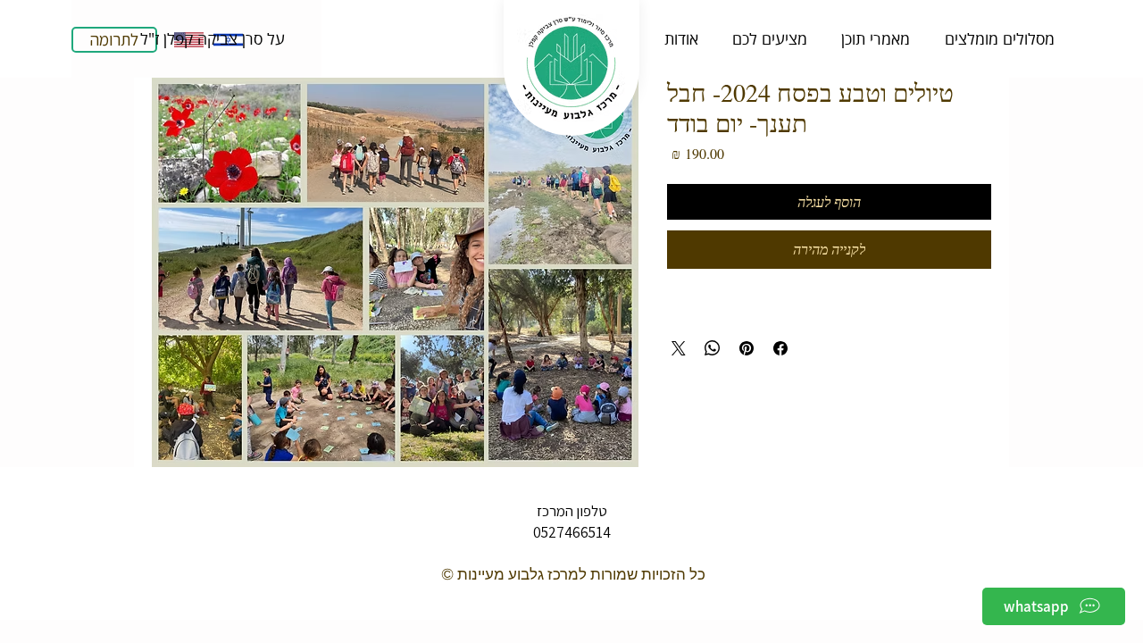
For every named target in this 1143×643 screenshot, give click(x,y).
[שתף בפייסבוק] (780, 348)
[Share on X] (678, 348)
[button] (212, 38)
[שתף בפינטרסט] (746, 348)
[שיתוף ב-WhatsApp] (712, 348)
